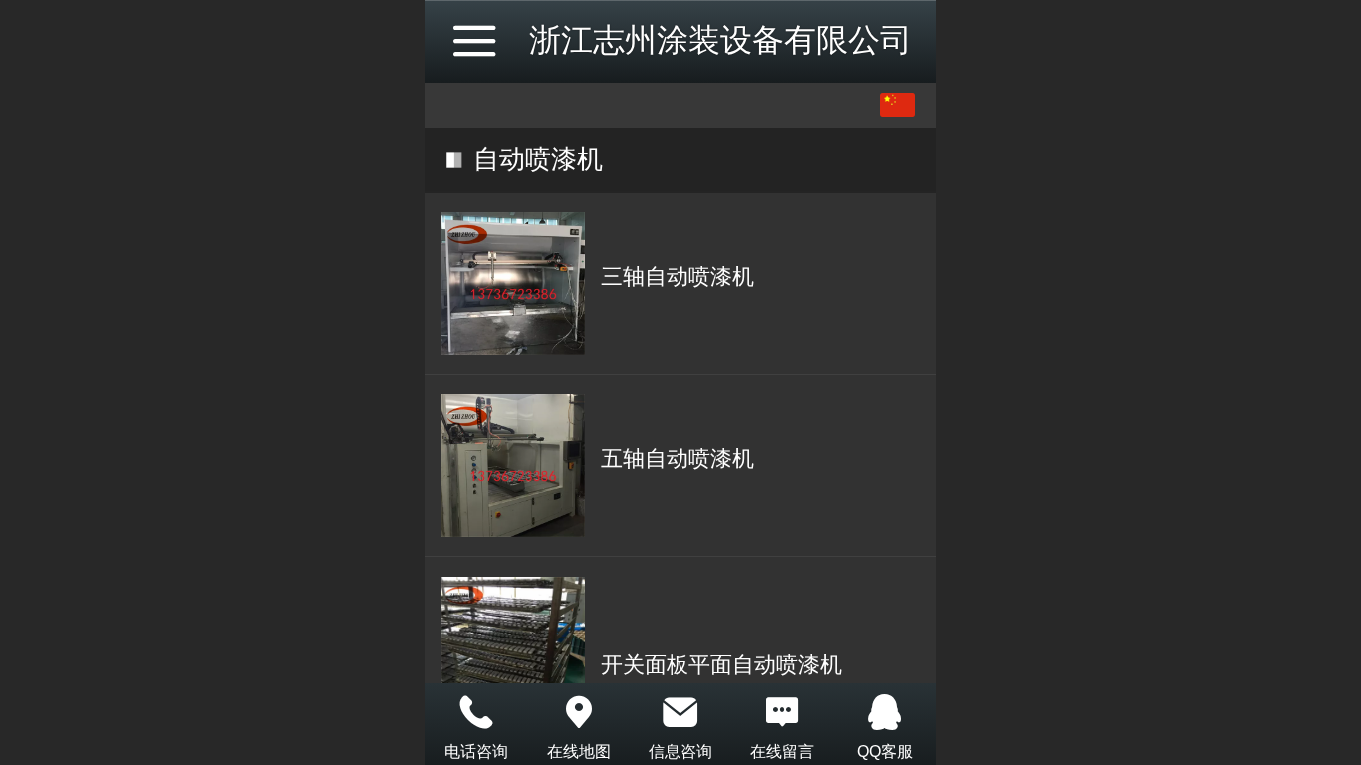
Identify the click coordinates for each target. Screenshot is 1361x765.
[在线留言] (782, 712)
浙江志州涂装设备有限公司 (720, 40)
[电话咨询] (476, 712)
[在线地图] (578, 712)
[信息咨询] (680, 712)
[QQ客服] (885, 712)
